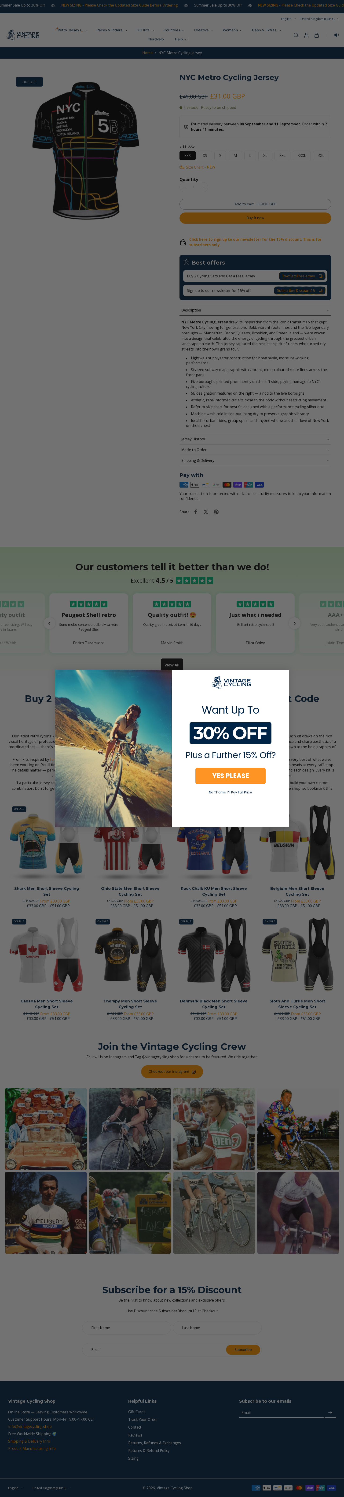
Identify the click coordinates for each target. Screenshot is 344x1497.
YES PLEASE (230, 775)
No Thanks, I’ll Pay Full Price (230, 792)
